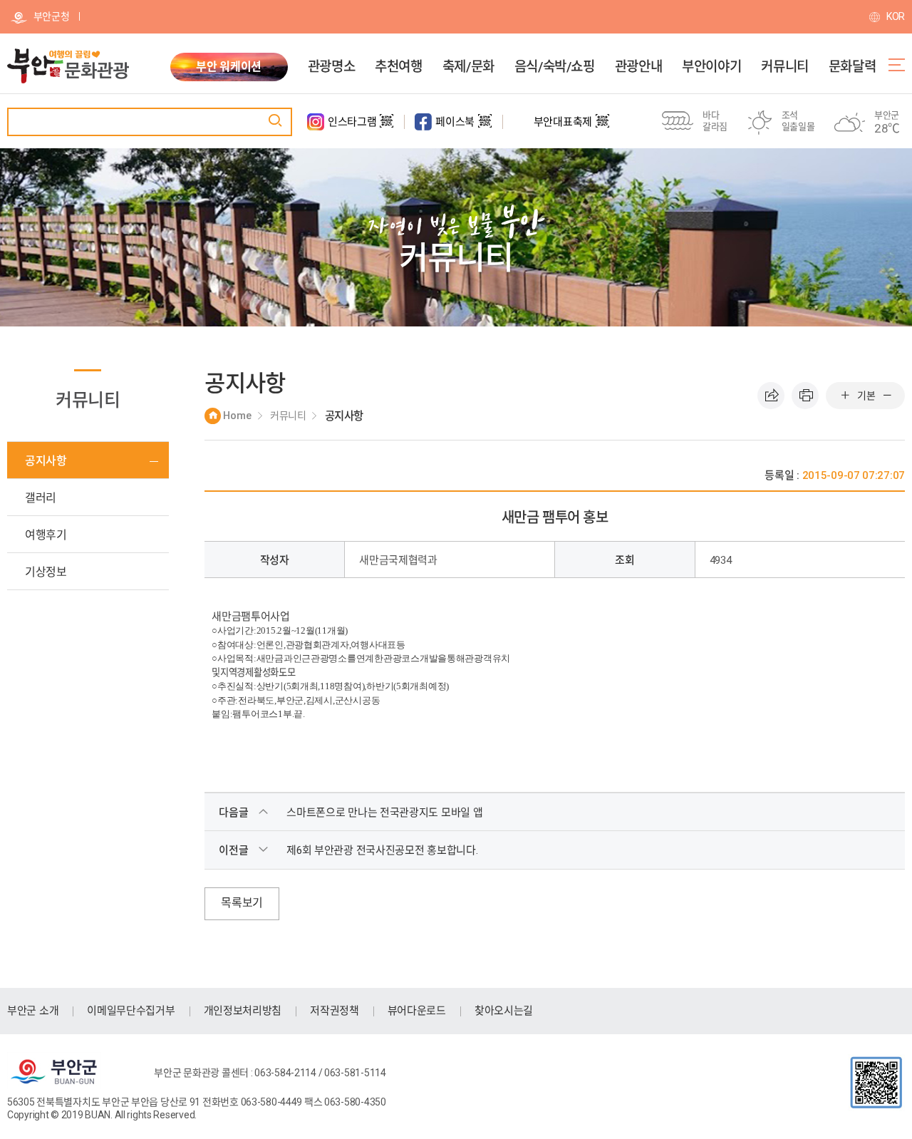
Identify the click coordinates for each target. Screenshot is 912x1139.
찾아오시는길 (504, 1010)
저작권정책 (334, 1010)
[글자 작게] (887, 395)
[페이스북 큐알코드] (484, 126)
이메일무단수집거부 (131, 1010)
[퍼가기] (770, 395)
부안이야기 (711, 67)
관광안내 (638, 67)
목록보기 (242, 902)
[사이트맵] (896, 64)
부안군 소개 (32, 1010)
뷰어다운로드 (417, 1010)
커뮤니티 (784, 67)
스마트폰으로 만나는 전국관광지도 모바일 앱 (384, 812)
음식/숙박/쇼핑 (554, 67)
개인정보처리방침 (243, 1010)
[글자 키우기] (845, 395)
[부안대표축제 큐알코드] (602, 126)
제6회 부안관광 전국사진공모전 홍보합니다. (381, 850)
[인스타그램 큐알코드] (386, 126)
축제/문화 (468, 67)
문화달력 (852, 67)
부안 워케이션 (228, 66)
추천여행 (398, 67)
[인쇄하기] (805, 395)
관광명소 (331, 67)
